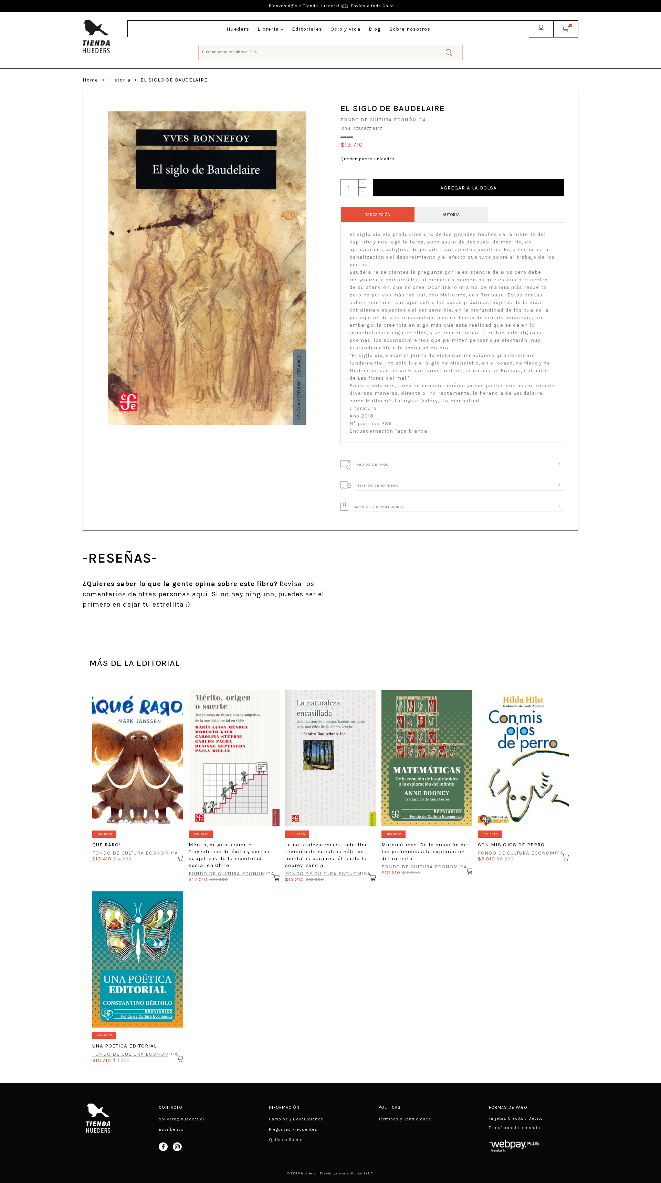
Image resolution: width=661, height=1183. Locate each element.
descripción (377, 214)
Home (90, 80)
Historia (119, 80)
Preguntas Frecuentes (293, 1129)
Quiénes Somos (286, 1139)
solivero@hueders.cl (181, 1119)
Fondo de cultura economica (135, 853)
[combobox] (331, 51)
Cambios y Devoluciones (296, 1119)
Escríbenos (171, 1129)
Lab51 (369, 1173)
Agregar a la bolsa (468, 188)
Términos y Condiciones (405, 1119)
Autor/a (451, 214)
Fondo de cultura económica (383, 120)
